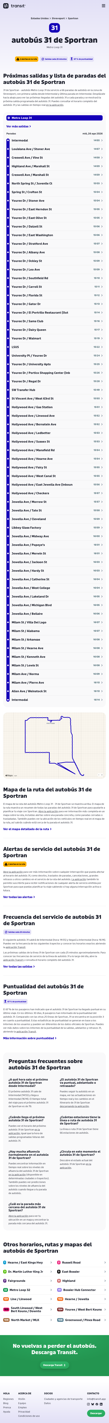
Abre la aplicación (48, 811)
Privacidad (24, 1411)
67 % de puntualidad (83, 59)
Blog (5, 1403)
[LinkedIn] (101, 1404)
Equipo (22, 1403)
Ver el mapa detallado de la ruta (26, 829)
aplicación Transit (15, 947)
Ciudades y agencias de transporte (63, 1398)
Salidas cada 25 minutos (56, 59)
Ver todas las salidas (17, 966)
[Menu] (103, 6)
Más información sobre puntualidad (28, 1038)
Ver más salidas (17, 126)
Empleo (22, 1407)
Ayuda (6, 1411)
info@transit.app (96, 1398)
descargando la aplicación (74, 1106)
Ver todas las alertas (17, 897)
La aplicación (79, 879)
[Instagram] (88, 1404)
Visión (21, 1398)
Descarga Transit (52, 1365)
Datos (47, 1403)
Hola (6, 1393)
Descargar (96, 1413)
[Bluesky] (92, 1404)
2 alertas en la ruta (28, 59)
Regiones (8, 1398)
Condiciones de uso (29, 1415)
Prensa (7, 1407)
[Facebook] (97, 1404)
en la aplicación (54, 104)
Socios (48, 1393)
